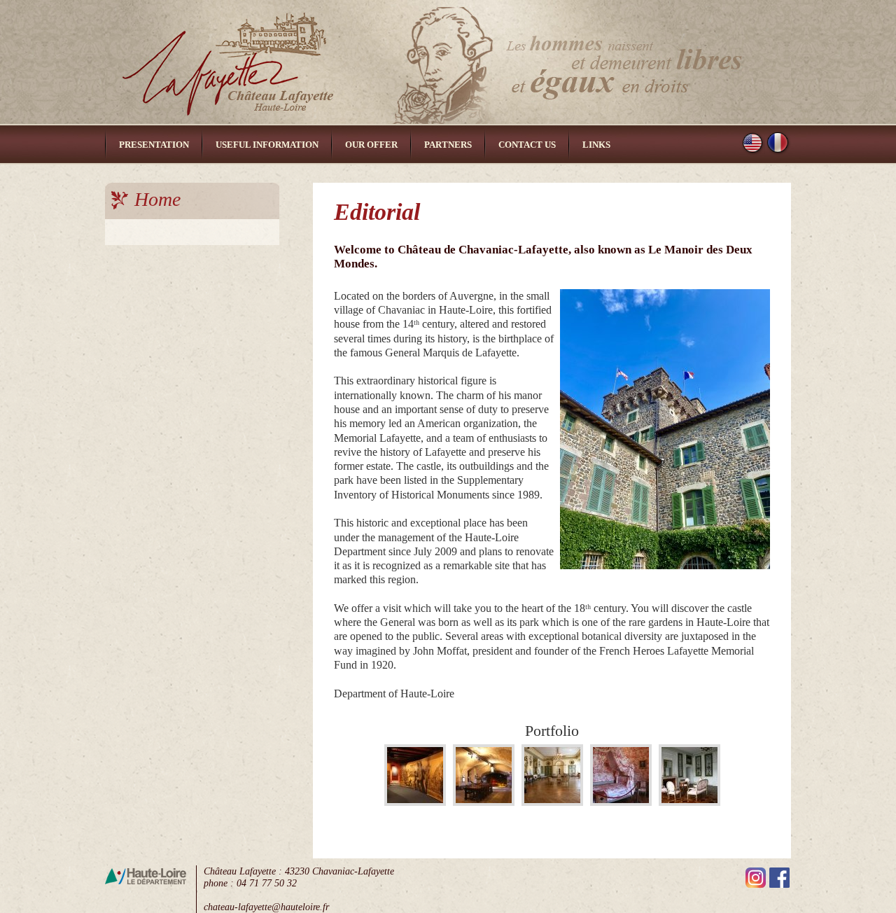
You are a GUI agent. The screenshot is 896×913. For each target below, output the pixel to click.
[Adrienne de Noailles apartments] (689, 802)
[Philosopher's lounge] (552, 802)
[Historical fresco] (415, 802)
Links (596, 144)
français (778, 143)
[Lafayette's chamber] (621, 802)
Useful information (267, 144)
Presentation (154, 144)
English (753, 143)
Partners (448, 144)
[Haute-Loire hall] (484, 802)
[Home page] (448, 62)
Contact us (527, 144)
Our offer (371, 144)
